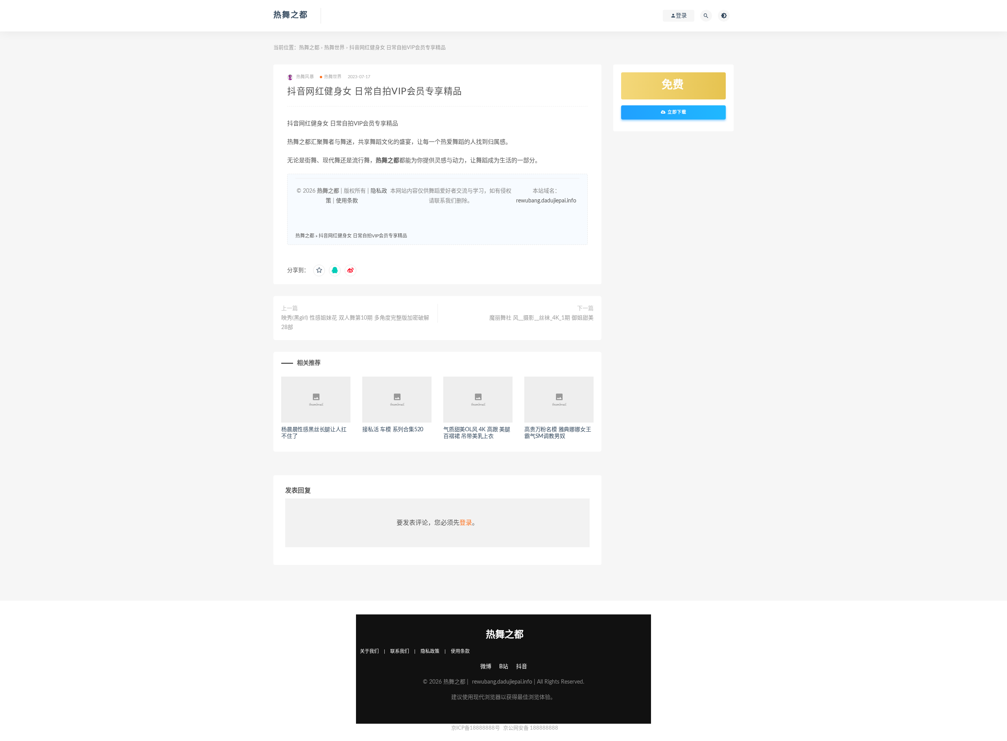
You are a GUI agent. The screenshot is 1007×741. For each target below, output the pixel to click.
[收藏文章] (319, 270)
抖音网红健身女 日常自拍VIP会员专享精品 (363, 236)
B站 (503, 666)
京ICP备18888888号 (476, 728)
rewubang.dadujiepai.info (546, 201)
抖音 (521, 666)
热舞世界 (334, 47)
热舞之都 (290, 15)
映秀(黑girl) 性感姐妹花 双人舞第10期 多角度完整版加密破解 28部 (355, 322)
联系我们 (399, 651)
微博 (485, 666)
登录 (465, 523)
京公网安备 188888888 (530, 728)
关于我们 (369, 651)
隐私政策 (430, 651)
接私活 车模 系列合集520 (392, 429)
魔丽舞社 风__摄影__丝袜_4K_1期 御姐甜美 (541, 318)
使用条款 (347, 201)
